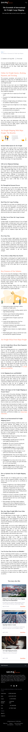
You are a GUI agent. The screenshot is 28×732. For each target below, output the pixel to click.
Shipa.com (5, 723)
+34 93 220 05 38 (12, 696)
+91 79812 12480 (12, 708)
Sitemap (10, 723)
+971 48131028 (13, 705)
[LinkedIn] (14, 686)
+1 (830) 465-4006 (12, 693)
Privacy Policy (18, 724)
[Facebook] (11, 686)
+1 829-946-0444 (11, 702)
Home (2, 52)
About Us (2, 713)
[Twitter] (16, 686)
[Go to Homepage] (7, 2)
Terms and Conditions (18, 723)
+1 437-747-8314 (12, 698)
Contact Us (3, 716)
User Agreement (10, 724)
